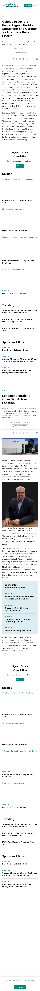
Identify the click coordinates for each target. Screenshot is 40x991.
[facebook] (13, 59)
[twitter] (20, 59)
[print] (37, 59)
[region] (20, 984)
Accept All (20, 987)
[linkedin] (17, 59)
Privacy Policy (32, 982)
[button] (3, 5)
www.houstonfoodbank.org (16, 140)
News (4, 390)
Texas (4, 16)
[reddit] (23, 59)
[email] (27, 59)
